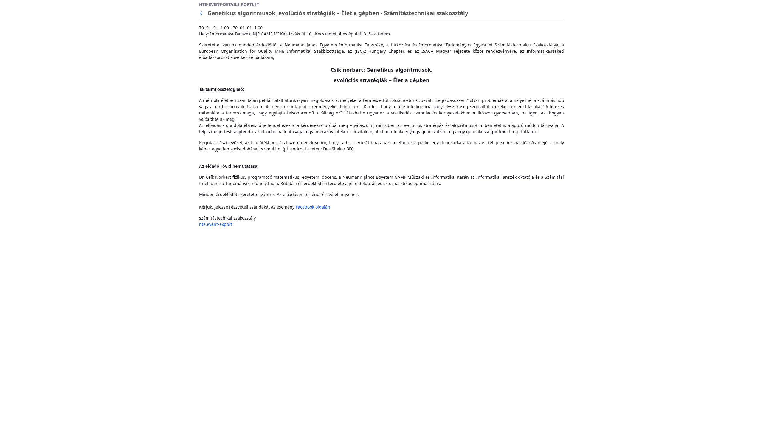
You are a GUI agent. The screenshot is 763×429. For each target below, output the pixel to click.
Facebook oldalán (313, 207)
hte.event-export (215, 224)
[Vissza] (202, 13)
